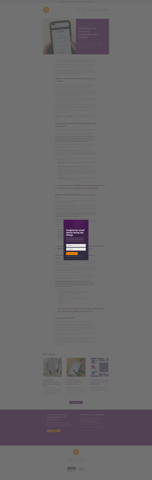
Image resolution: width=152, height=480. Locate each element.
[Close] (87, 221)
